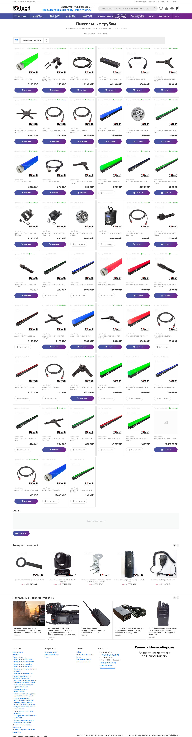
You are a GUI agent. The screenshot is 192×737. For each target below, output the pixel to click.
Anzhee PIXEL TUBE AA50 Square (137, 285)
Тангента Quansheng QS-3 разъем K (127, 580)
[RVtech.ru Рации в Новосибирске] (21, 8)
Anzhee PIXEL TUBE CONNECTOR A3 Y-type (165, 80)
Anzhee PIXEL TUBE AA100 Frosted (81, 285)
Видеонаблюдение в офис (23, 664)
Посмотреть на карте (107, 668)
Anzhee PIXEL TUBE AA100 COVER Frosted (165, 183)
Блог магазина (18, 652)
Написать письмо (106, 665)
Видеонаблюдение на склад (23, 673)
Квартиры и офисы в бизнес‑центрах (21, 690)
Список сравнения (82, 662)
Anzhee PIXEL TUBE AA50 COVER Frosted (81, 491)
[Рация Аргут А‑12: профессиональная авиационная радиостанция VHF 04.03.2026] (174, 639)
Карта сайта (17, 732)
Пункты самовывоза (52, 654)
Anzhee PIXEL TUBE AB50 (22, 182)
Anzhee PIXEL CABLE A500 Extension (78, 131)
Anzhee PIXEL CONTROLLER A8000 (165, 439)
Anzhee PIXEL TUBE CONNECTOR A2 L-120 (109, 337)
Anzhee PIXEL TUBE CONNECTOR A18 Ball (81, 234)
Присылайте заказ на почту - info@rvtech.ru (66, 9)
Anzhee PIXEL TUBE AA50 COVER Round (109, 183)
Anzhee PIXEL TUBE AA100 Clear (164, 387)
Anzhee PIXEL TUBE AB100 (23, 79)
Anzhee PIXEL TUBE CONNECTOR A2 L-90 (81, 183)
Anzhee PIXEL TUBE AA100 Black (136, 182)
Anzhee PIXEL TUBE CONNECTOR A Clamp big (25, 234)
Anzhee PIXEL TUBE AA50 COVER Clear (81, 439)
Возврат (47, 657)
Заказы (78, 657)
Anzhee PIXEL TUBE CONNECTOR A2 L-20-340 (81, 388)
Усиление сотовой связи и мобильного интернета (22, 677)
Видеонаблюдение (19, 657)
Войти (78, 652)
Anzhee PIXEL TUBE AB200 (51, 490)
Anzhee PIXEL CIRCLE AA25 (79, 79)
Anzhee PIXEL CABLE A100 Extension (50, 388)
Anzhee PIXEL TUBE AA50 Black (24, 336)
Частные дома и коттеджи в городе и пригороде (23, 686)
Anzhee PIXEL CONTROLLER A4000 (109, 233)
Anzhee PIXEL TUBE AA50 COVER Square (136, 439)
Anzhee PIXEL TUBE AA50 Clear (24, 387)
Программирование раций (22, 725)
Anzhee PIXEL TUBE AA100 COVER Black (53, 285)
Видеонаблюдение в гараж (23, 659)
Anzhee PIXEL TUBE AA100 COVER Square (109, 388)
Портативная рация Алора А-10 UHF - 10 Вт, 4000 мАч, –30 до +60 (160, 580)
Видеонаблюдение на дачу (23, 666)
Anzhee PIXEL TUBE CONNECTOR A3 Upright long (165, 285)
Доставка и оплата (51, 652)
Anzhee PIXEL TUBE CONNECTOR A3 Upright (25, 285)
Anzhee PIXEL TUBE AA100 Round (81, 336)
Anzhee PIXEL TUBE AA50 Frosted (109, 439)
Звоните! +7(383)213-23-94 (76, 7)
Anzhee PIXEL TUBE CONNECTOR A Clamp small (53, 234)
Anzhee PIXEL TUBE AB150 (106, 285)
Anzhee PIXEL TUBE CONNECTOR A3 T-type (53, 439)
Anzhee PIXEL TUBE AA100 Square (109, 130)
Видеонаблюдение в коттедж (24, 662)
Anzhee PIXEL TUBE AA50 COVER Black (25, 439)
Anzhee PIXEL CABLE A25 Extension (54, 130)
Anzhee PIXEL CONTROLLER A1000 (109, 79)
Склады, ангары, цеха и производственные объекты (23, 699)
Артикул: (17, 48)
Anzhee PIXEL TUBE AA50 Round (136, 336)
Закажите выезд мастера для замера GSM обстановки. (24, 721)
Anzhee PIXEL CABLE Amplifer (136, 79)
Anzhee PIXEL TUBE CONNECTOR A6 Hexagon (25, 131)
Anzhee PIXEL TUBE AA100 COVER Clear (165, 131)
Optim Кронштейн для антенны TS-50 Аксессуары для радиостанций (60, 580)
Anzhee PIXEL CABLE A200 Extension (162, 337)
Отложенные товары (83, 659)
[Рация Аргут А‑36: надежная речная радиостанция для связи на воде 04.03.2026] (140, 639)
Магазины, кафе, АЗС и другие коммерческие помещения (24, 695)
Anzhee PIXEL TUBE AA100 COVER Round (137, 388)
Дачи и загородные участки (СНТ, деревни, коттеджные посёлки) (25, 681)
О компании (17, 727)
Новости (16, 654)
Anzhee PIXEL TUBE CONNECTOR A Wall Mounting (53, 80)
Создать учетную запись (84, 654)
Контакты (175, 2)
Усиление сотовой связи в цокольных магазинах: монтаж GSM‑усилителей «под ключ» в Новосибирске (24, 706)
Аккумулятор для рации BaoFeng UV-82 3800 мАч (94, 580)
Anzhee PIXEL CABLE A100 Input (52, 182)
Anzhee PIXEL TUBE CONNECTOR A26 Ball (137, 131)
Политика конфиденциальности (24, 730)
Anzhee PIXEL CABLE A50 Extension (26, 490)
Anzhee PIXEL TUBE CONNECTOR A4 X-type (53, 337)
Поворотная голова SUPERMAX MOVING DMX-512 (27, 580)
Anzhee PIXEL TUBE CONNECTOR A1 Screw (165, 234)
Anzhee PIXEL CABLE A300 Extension (134, 234)
